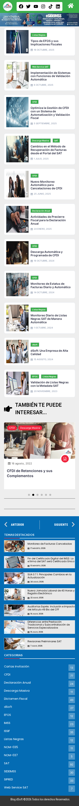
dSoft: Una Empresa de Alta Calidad (49, 352)
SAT (56, 140)
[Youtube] (35, 6)
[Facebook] (21, 6)
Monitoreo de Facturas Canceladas (50, 543)
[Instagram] (43, 6)
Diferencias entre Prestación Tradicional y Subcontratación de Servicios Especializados (49, 624)
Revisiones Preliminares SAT (45, 641)
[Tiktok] (50, 6)
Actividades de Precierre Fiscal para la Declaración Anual (48, 220)
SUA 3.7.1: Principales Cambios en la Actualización (50, 576)
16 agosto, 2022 (22, 463)
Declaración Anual (41, 211)
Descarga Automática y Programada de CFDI (47, 253)
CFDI (34, 102)
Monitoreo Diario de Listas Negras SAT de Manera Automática (49, 319)
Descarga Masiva (40, 140)
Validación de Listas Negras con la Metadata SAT (50, 384)
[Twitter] (28, 6)
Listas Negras (38, 35)
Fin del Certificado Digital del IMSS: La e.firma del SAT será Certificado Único (51, 560)
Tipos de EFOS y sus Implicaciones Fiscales (46, 42)
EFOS (34, 376)
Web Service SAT (40, 67)
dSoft (34, 344)
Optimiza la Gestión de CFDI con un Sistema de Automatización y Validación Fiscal (50, 113)
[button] (29, 495)
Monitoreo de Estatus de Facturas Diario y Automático (51, 285)
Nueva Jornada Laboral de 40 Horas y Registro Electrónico (51, 592)
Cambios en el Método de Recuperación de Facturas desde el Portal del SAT (49, 150)
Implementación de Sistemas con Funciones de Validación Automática (50, 76)
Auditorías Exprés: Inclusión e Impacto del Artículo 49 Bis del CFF (51, 608)
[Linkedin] (57, 6)
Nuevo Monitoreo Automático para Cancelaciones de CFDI (46, 185)
